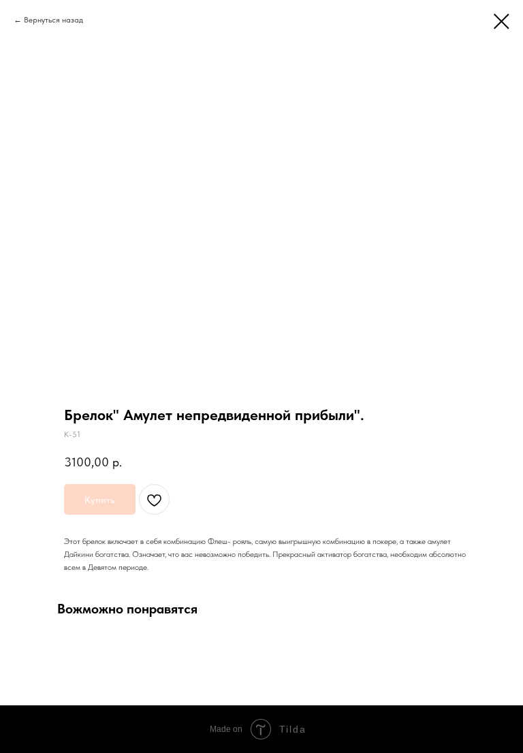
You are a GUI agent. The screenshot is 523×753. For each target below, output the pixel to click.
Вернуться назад (53, 20)
